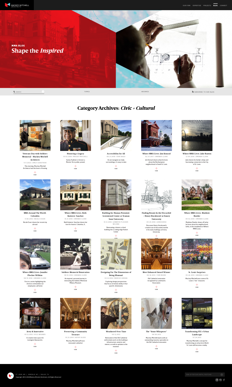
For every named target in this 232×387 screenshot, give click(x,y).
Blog (215, 5)
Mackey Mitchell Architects (10, 375)
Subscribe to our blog (204, 92)
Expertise (197, 5)
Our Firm (186, 5)
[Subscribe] (221, 374)
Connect (223, 5)
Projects (207, 5)
